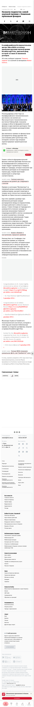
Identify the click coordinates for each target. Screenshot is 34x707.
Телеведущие (5, 471)
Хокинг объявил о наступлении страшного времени (14, 234)
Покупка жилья (8, 606)
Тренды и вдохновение (11, 609)
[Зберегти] (29, 21)
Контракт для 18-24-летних (12, 542)
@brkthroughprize (9, 309)
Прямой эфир (8, 502)
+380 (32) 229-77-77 (11, 683)
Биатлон (7, 622)
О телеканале (5, 468)
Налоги (6, 563)
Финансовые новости (10, 559)
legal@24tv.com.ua (20, 685)
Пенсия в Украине (9, 565)
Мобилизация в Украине (12, 533)
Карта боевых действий (11, 517)
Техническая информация (24, 469)
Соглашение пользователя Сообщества (24, 464)
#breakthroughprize (10, 288)
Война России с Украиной (12, 513)
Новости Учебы (9, 587)
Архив (19, 480)
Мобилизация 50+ (9, 537)
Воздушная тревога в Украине (12, 522)
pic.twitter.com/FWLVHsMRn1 (13, 311)
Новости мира (12, 6)
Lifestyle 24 (4, 6)
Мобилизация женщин (10, 539)
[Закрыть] (31, 693)
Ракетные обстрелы (10, 515)
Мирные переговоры (10, 519)
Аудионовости (8, 506)
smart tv (6, 661)
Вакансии (20, 474)
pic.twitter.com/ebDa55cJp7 (12, 292)
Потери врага (8, 528)
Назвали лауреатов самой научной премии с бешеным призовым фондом (24, 6)
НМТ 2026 (7, 593)
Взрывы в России (9, 526)
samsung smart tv (17, 661)
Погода (6, 508)
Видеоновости (8, 504)
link (19, 444)
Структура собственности (24, 477)
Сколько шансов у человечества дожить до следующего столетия (15, 181)
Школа (6, 591)
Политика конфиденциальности (7, 480)
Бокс (6, 616)
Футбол (6, 618)
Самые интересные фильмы (12, 573)
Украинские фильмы (10, 575)
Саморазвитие (8, 595)
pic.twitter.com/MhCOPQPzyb (13, 341)
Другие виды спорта (10, 624)
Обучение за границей (10, 597)
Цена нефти (8, 555)
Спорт (6, 614)
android (6, 657)
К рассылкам (10, 647)
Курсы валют (8, 557)
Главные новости (9, 497)
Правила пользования (7, 476)
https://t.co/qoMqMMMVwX (18, 307)
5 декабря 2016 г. (9, 298)
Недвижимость (9, 602)
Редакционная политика (8, 466)
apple (17, 657)
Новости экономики (11, 553)
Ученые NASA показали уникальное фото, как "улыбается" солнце (17, 352)
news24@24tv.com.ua (7, 437)
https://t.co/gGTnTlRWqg (18, 290)
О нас (3, 461)
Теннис (6, 620)
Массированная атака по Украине (13, 524)
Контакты (20, 472)
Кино (6, 571)
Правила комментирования (25, 467)
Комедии (7, 579)
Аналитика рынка (9, 604)
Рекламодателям (6, 473)
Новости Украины (9, 499)
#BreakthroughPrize (10, 305)
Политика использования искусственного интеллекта (8, 483)
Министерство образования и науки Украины (16, 589)
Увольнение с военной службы (13, 535)
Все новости (8, 495)
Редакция (4, 463)
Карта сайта (21, 482)
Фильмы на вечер (9, 577)
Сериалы (7, 581)
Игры (19, 485)
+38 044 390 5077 (22, 437)
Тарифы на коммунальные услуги (13, 561)
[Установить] (17, 696)
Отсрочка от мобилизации (11, 544)
